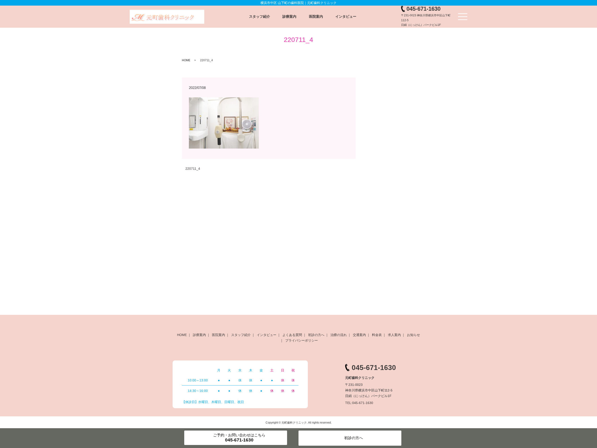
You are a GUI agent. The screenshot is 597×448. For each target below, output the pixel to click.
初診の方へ (316, 335)
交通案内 (359, 335)
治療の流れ (338, 335)
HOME (186, 60)
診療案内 (289, 16)
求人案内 (394, 335)
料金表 (377, 335)
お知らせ (413, 335)
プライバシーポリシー (301, 340)
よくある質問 (292, 335)
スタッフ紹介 (259, 16)
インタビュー (345, 16)
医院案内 (316, 16)
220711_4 (192, 168)
